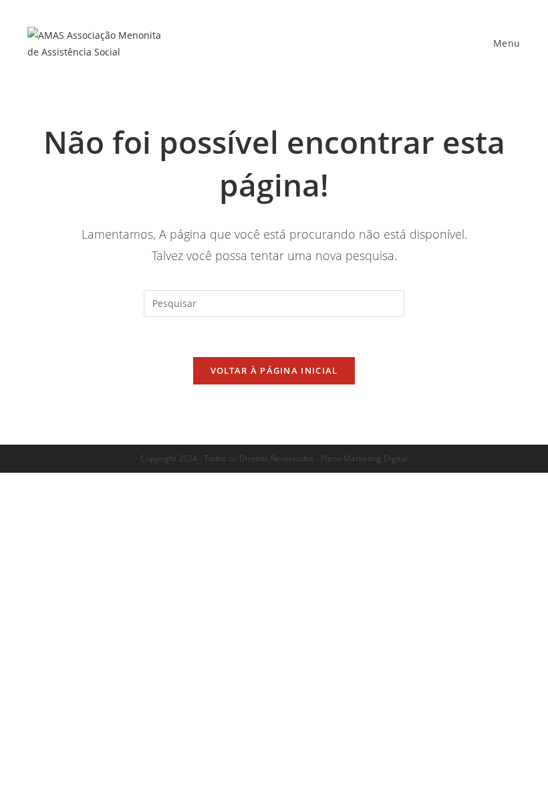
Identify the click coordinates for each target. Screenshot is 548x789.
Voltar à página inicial (274, 370)
